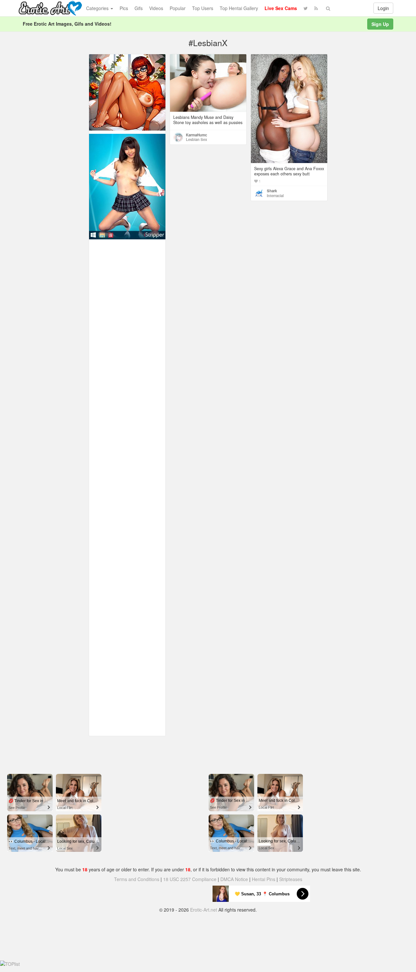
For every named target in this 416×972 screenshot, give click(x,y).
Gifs (139, 8)
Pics (124, 8)
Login (383, 8)
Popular (178, 8)
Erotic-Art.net (203, 909)
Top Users (202, 8)
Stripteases (290, 879)
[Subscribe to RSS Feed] (316, 8)
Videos (156, 8)
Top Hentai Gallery (239, 8)
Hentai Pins (263, 879)
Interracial (275, 195)
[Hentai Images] (127, 91)
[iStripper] (127, 185)
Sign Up (380, 24)
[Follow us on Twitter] (305, 8)
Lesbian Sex (196, 139)
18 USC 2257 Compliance (189, 879)
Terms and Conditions (136, 879)
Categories (98, 8)
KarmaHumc (196, 134)
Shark (272, 190)
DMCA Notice (234, 879)
